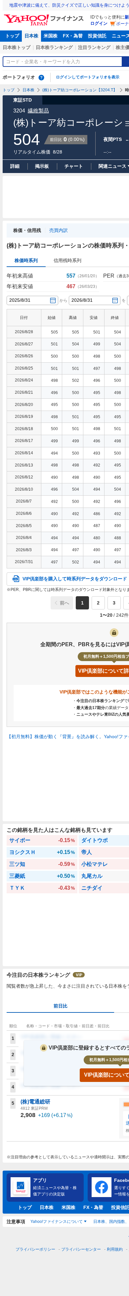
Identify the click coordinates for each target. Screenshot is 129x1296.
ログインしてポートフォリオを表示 (87, 77)
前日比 (60, 1005)
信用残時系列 (67, 260)
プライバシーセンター (81, 1249)
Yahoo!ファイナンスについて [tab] (56, 1221)
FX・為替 (73, 35)
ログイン (99, 23)
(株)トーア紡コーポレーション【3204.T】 (79, 90)
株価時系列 (26, 260)
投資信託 (97, 35)
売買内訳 (58, 230)
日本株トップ (16, 47)
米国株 (51, 35)
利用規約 (115, 1249)
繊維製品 (38, 110)
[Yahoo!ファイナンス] (45, 16)
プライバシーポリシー (35, 1249)
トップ (12, 35)
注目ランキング (94, 47)
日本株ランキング (54, 47)
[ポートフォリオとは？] (41, 77)
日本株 (31, 35)
